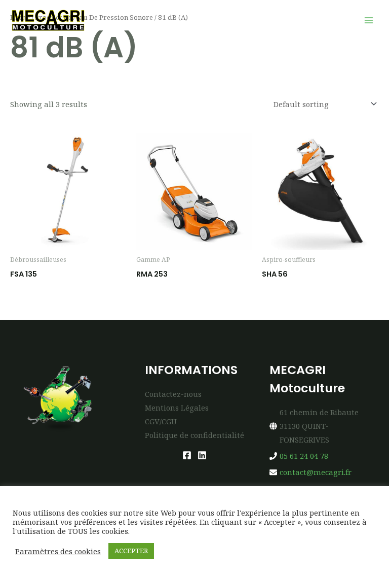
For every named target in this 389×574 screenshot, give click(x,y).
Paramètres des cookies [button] (58, 551)
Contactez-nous (173, 394)
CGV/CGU (161, 421)
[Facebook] (186, 455)
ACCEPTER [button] (131, 550)
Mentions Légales (177, 407)
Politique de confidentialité (194, 435)
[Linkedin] (202, 455)
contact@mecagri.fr (316, 472)
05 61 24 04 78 (304, 456)
